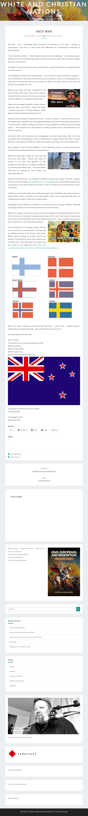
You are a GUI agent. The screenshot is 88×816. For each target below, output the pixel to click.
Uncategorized (15, 454)
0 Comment (58, 36)
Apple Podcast (13, 798)
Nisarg (64, 811)
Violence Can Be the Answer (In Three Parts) (26, 637)
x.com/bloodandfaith (16, 557)
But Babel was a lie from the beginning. (43, 182)
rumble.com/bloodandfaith (18, 554)
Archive (12, 671)
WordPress (49, 811)
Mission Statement (17, 681)
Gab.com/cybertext (15, 551)
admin (48, 36)
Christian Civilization (17, 628)
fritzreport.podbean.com (17, 784)
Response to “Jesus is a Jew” (20, 647)
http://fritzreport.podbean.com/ (20, 737)
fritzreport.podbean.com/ (17, 560)
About (12, 667)
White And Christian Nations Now (22, 632)
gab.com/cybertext (15, 770)
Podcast (13, 686)
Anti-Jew (13, 642)
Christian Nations (16, 676)
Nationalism (15, 457)
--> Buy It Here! (38, 548)
